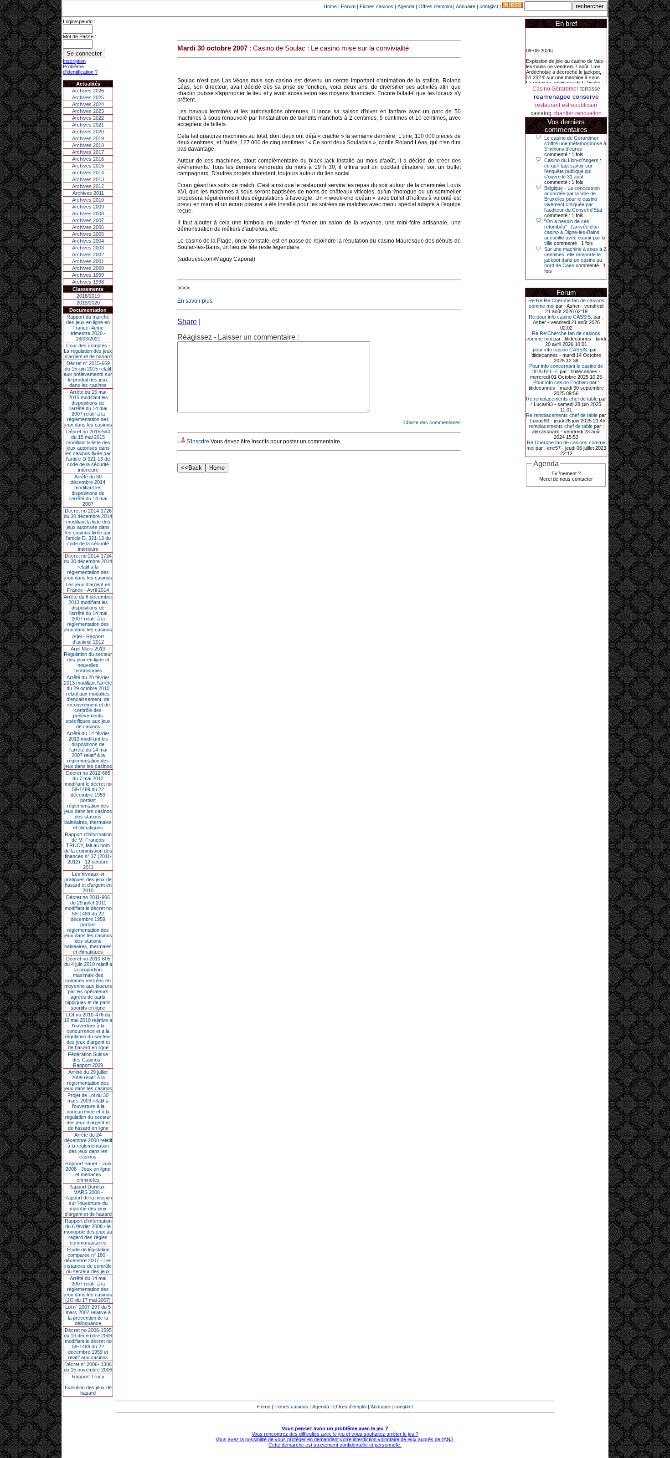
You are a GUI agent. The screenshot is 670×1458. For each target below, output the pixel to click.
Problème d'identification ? (80, 69)
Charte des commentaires (432, 422)
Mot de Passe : (79, 36)
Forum (348, 6)
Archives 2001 (88, 261)
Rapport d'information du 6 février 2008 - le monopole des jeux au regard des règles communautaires (88, 1231)
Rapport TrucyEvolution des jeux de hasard (88, 1385)
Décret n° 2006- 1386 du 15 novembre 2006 (88, 1366)
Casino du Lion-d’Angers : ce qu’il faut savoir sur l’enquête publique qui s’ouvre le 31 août (572, 168)
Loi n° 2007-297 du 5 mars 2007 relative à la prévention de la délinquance (88, 1315)
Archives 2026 (88, 90)
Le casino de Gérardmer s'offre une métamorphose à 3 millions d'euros (575, 143)
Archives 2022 (88, 118)
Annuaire (465, 6)
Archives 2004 (88, 241)
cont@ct (488, 6)
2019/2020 (88, 302)
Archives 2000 (88, 268)
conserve (585, 96)
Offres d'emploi (435, 6)
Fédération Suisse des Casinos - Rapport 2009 (88, 1060)
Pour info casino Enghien (560, 382)
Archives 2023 (88, 111)
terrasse (590, 89)
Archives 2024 (88, 104)
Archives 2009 (88, 206)
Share (187, 321)
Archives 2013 (88, 179)
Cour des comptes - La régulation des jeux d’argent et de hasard (88, 351)
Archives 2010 (88, 200)
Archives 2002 (88, 254)
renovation (588, 113)
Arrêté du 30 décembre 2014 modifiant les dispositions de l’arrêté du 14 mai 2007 (88, 490)
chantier (563, 113)
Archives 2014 (88, 172)
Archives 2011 (88, 193)
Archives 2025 (88, 97)
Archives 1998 (88, 281)
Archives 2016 (88, 159)
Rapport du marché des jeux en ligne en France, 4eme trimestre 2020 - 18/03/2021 (88, 327)
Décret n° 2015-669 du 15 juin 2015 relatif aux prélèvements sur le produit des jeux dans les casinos (88, 374)
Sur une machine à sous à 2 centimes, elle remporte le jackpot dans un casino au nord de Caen (575, 257)
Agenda (405, 6)
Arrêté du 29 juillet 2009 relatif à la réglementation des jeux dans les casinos (88, 1080)
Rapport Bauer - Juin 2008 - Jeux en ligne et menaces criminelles (88, 1172)
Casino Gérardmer (555, 89)
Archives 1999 (88, 275)
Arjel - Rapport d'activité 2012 (88, 639)
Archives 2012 (88, 186)
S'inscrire (197, 441)
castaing (541, 113)
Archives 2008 (88, 213)
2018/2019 (88, 296)
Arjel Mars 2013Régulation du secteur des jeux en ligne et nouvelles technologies (88, 659)
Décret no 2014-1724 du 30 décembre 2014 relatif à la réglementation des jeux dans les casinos (88, 566)
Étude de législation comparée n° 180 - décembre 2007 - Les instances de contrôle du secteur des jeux (88, 1260)
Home (330, 6)
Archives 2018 (88, 145)
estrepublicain (579, 105)
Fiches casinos (376, 6)
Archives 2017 (88, 152)
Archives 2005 (88, 234)
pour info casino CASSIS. (560, 349)
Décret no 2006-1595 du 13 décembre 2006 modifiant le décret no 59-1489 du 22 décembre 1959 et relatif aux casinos (88, 1343)
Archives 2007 (88, 220)
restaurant (547, 105)
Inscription (74, 61)
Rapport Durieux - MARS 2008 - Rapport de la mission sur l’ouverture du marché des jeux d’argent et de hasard (88, 1200)
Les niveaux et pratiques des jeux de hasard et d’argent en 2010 (88, 882)
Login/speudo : (79, 21)
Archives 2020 (88, 131)
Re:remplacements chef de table (562, 398)
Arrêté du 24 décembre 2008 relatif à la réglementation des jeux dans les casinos (88, 1145)
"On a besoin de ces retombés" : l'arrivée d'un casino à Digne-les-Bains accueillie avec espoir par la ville (574, 232)
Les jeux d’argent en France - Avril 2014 (88, 587)
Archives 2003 (88, 247)
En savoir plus (194, 301)
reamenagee (552, 96)
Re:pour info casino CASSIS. (560, 317)
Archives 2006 (88, 227)
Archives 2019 (88, 138)
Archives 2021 (88, 124)
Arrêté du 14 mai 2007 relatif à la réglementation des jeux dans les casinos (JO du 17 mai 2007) (88, 1289)
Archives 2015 (88, 165)
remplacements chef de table (561, 426)
